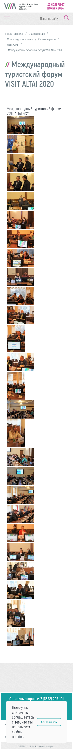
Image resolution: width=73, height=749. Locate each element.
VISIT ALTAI (12, 44)
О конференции (37, 33)
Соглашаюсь (49, 722)
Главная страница (14, 33)
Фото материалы (47, 39)
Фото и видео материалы (20, 39)
